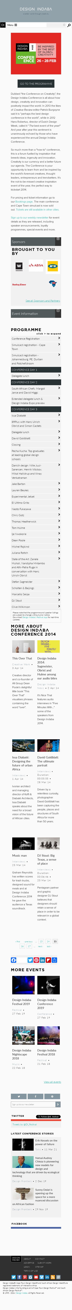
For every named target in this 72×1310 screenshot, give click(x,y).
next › (40, 946)
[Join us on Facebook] (35, 1096)
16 (22, 946)
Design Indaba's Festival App (34, 617)
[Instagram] (30, 1277)
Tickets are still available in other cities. (37, 209)
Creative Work (21, 664)
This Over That (22, 658)
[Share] (54, 960)
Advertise (29, 1262)
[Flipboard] (48, 960)
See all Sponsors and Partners (43, 300)
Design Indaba (21, 1293)
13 (41, 941)
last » (49, 946)
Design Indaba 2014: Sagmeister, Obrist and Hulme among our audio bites (47, 668)
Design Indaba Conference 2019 (46, 1004)
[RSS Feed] (53, 1277)
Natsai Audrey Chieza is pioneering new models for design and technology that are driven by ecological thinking (35, 1167)
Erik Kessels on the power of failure (46, 1142)
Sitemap (39, 1266)
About (27, 1258)
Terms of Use (31, 1270)
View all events (52, 1082)
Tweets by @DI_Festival (25, 1124)
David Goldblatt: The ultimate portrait (48, 761)
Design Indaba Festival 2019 (21, 1002)
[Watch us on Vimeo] (42, 1277)
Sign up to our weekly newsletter (29, 217)
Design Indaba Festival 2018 (46, 1052)
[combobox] (56, 25)
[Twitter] (30, 960)
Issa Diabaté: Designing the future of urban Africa (22, 763)
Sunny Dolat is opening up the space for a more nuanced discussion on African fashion (35, 1197)
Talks (38, 1149)
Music (16, 1064)
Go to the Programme (36, 84)
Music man (19, 855)
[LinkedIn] (42, 960)
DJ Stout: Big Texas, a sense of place (46, 859)
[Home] (36, 9)
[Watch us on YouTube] (36, 1277)
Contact (40, 1258)
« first (17, 941)
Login (27, 1266)
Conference (44, 1013)
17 (29, 946)
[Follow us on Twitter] (19, 1096)
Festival (17, 1009)
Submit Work (45, 1262)
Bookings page (24, 201)
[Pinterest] (36, 960)
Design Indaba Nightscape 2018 (21, 1054)
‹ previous (28, 941)
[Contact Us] (58, 1277)
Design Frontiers (22, 1181)
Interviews (18, 775)
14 (48, 941)
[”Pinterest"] (52, 1096)
